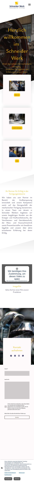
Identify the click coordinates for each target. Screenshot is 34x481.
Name (6, 368)
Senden (17, 417)
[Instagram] (15, 356)
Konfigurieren (8, 474)
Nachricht (7, 379)
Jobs (17, 161)
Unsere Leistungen (17, 128)
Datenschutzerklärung (10, 472)
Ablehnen (17, 478)
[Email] (19, 356)
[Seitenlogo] (17, 5)
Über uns (17, 95)
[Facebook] (11, 356)
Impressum (22, 472)
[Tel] (23, 356)
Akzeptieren (8, 478)
